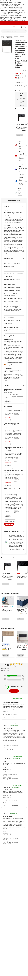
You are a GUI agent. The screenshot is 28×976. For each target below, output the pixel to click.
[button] (19, 70)
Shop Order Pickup (6, 18)
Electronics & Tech (16, 10)
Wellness (12, 9)
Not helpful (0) (20, 396)
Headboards (9, 37)
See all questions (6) (10, 521)
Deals (5, 15)
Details (8, 365)
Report (13, 397)
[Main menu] (3, 27)
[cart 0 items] (25, 27)
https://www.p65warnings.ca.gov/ (16, 549)
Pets (6, 9)
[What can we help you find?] (14, 31)
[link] (19, 70)
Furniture (16, 36)
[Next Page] (25, 86)
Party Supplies (19, 12)
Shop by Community (13, 14)
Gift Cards (5, 14)
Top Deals (9, 17)
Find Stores (22, 20)
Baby (6, 7)
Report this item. (22, 329)
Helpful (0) (14, 396)
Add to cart (19, 135)
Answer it (8, 401)
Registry (6, 20)
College (6, 2)
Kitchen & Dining (18, 4)
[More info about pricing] (25, 75)
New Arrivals (15, 15)
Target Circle (16, 20)
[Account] (21, 27)
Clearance (9, 15)
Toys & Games (8, 10)
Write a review (14, 691)
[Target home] (14, 27)
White (20, 85)
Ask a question (9, 524)
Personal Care (15, 7)
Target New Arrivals (5, 1)
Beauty (10, 7)
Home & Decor (10, 4)
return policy (10, 378)
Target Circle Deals (17, 17)
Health (8, 9)
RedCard (10, 20)
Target (2, 36)
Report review (15, 717)
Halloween (10, 2)
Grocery (10, 5)
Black (16, 85)
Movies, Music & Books (10, 12)
